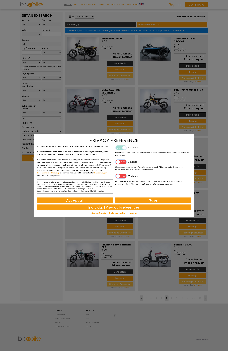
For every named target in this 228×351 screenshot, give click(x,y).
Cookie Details (98, 213)
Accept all (74, 200)
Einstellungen (100, 172)
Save (153, 200)
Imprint (133, 213)
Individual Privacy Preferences (114, 207)
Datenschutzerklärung (48, 172)
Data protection (117, 213)
